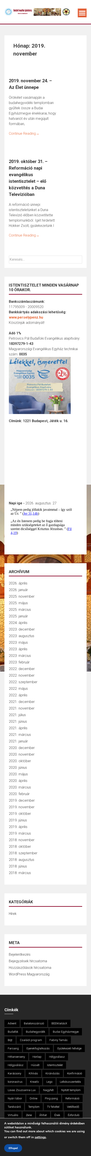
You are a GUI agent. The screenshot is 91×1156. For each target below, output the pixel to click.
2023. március (20, 656)
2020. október (20, 761)
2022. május (18, 688)
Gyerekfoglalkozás (38, 1048)
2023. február (19, 662)
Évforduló (73, 1115)
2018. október (20, 846)
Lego (49, 1081)
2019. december (22, 800)
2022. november (21, 675)
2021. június (18, 721)
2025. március (20, 610)
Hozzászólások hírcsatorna (30, 968)
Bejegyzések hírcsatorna (28, 961)
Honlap (37, 1056)
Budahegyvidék (35, 1031)
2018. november (21, 840)
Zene (29, 1115)
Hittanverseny (16, 1056)
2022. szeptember (23, 682)
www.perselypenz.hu (26, 317)
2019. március (20, 833)
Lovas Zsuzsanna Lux (22, 1090)
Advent (12, 1023)
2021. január (18, 741)
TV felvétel (53, 1106)
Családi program (31, 1040)
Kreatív (34, 1081)
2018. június (18, 866)
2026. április (18, 583)
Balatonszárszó (34, 1023)
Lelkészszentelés (70, 1081)
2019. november (21, 807)
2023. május (18, 642)
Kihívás (33, 1073)
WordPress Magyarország (29, 974)
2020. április (18, 781)
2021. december (22, 702)
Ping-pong (51, 1098)
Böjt (10, 1040)
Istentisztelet (55, 1065)
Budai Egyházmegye (66, 1031)
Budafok (13, 1031)
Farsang (13, 1048)
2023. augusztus (21, 636)
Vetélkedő (73, 1106)
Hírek (13, 914)
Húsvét (35, 1065)
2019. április (18, 827)
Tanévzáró (14, 1106)
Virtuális (13, 1115)
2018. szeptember (23, 853)
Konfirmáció (74, 1073)
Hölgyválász (15, 1065)
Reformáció (72, 1098)
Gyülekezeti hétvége (69, 1048)
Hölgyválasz (57, 1056)
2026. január (18, 590)
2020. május (18, 774)
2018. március (20, 873)
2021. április (18, 728)
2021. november (21, 708)
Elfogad (13, 1148)
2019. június (18, 820)
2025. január (18, 616)
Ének (57, 1115)
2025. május (18, 603)
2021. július (17, 715)
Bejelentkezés (19, 954)
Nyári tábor (15, 1098)
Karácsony (14, 1073)
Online (33, 1098)
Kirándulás (53, 1073)
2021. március (20, 735)
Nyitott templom (71, 1090)
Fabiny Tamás (58, 1040)
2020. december (22, 748)
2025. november (21, 596)
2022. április (18, 695)
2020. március (20, 787)
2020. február (19, 794)
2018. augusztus (21, 860)
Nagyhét (48, 1090)
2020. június (18, 767)
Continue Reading (24, 133)
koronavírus (15, 1081)
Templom (34, 1106)
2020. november (21, 754)
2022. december (22, 669)
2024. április (18, 623)
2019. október (20, 814)
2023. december (22, 629)
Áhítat (43, 1115)
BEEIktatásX (59, 1023)
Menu (82, 13)
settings (40, 1137)
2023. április (18, 649)
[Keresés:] (45, 259)
